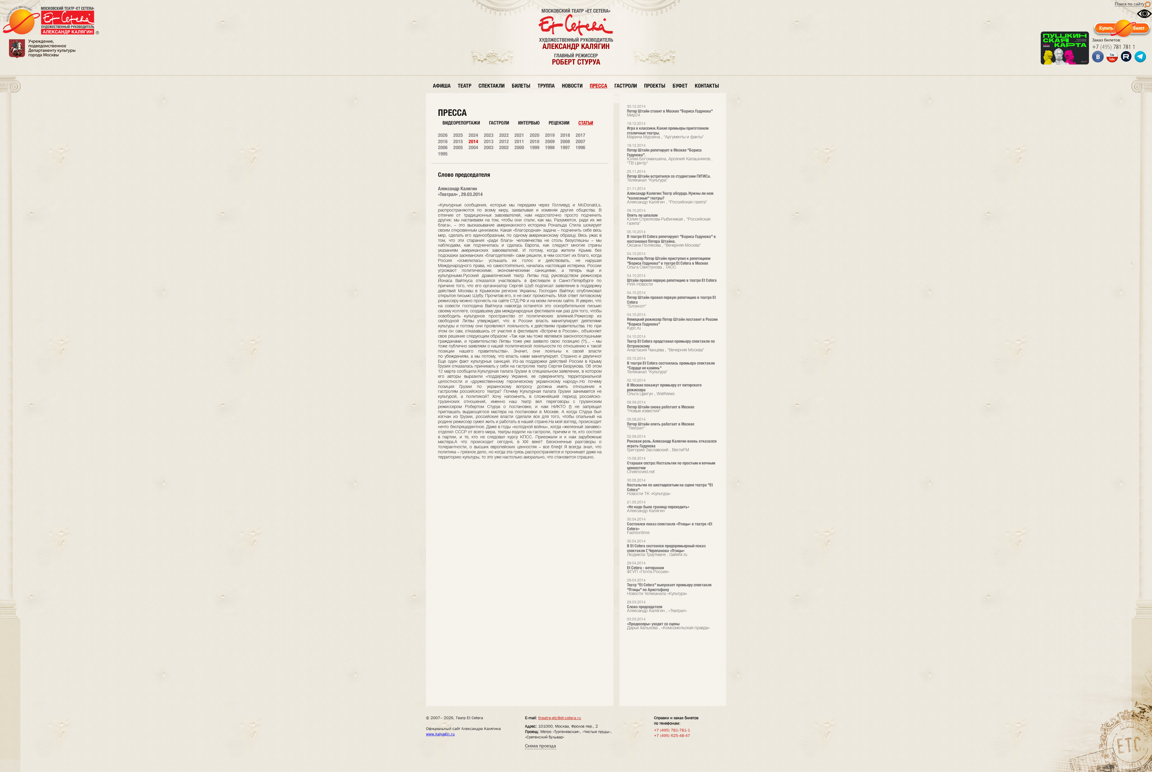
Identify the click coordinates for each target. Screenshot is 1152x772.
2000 (519, 147)
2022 (504, 135)
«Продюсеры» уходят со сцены (668, 624)
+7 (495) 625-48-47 (672, 735)
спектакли (491, 86)
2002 (504, 147)
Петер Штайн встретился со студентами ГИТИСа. (669, 176)
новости (572, 86)
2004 (473, 147)
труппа (546, 86)
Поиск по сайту (1129, 4)
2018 (565, 135)
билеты (521, 86)
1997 (565, 147)
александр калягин (576, 46)
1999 (534, 147)
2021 (519, 135)
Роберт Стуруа (576, 61)
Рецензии (559, 123)
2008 (565, 141)
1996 (580, 147)
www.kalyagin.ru (440, 734)
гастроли (625, 86)
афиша (442, 86)
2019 (550, 135)
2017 (580, 135)
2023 (489, 135)
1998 (550, 147)
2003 (489, 147)
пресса (598, 86)
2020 (534, 135)
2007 (580, 141)
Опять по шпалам (668, 217)
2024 (473, 135)
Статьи (585, 123)
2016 (443, 141)
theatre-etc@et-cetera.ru (559, 717)
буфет (680, 86)
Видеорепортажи (461, 123)
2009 (550, 141)
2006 (443, 147)
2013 (489, 141)
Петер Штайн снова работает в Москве (660, 407)
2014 (473, 141)
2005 (458, 147)
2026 (443, 135)
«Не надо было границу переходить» (658, 507)
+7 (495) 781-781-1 (672, 730)
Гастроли (499, 123)
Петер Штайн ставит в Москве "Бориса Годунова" (670, 111)
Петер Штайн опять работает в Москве (660, 424)
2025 (458, 135)
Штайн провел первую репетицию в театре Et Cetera (672, 280)
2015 (458, 141)
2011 (519, 141)
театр (464, 86)
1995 (443, 154)
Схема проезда (540, 746)
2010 (534, 141)
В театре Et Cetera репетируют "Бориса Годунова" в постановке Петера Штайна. (671, 239)
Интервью (529, 123)
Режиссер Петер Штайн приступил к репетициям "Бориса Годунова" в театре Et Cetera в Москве (668, 260)
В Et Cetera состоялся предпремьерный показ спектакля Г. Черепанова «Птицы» (666, 548)
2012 (504, 141)
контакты (707, 86)
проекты (654, 86)
